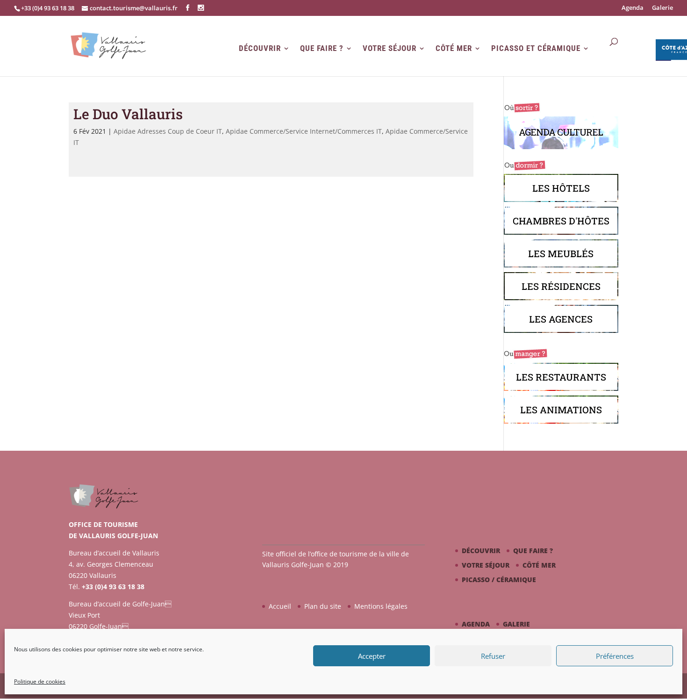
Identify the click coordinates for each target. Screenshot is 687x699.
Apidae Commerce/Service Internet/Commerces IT (304, 131)
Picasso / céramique (499, 579)
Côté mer (454, 48)
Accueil (280, 606)
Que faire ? (322, 48)
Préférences (615, 656)
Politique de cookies (39, 681)
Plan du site (322, 606)
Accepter (372, 656)
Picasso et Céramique (535, 48)
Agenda (633, 8)
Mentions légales (381, 606)
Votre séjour (389, 48)
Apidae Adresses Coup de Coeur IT (168, 131)
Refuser (493, 656)
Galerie (662, 8)
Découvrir (260, 48)
